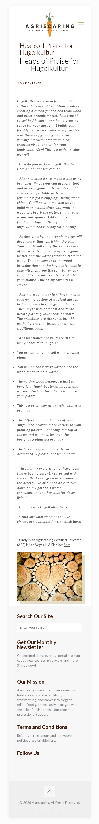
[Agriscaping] (49, 24)
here (67, 545)
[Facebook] (36, 809)
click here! (72, 522)
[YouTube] (49, 809)
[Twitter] (42, 809)
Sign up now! (26, 665)
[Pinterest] (56, 809)
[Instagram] (63, 809)
